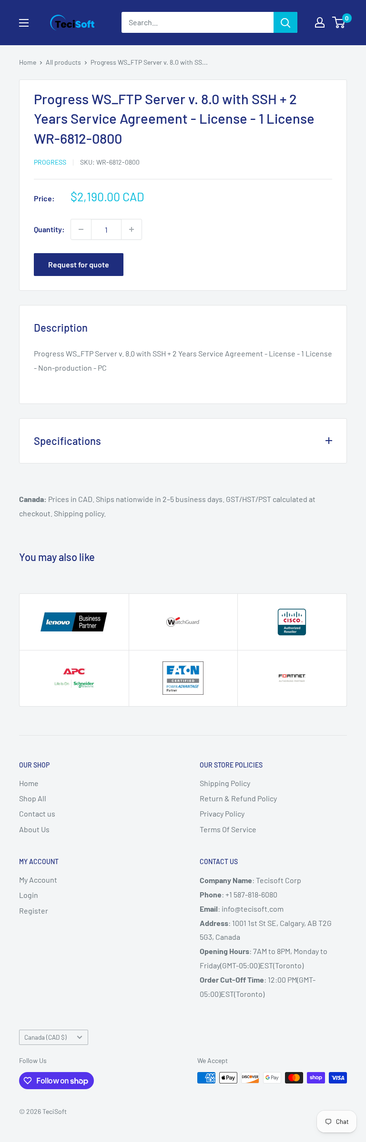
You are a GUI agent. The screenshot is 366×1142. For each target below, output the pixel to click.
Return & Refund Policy (238, 798)
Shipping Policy (225, 783)
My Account (38, 879)
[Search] (285, 22)
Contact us (37, 813)
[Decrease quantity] (81, 229)
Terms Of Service (228, 829)
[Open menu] (24, 23)
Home (27, 62)
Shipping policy (79, 513)
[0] (339, 22)
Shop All (32, 798)
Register (33, 910)
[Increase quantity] (132, 229)
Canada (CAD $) (45, 1037)
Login (28, 894)
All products (63, 62)
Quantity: (49, 229)
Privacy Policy (222, 813)
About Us (34, 829)
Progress (50, 162)
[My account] (320, 22)
